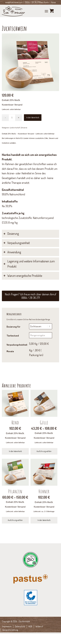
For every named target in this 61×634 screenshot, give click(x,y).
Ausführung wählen (44, 451)
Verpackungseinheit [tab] (18, 243)
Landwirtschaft (15, 127)
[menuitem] (46, 11)
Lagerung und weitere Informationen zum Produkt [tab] (31, 263)
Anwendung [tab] (14, 252)
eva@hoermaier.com (14, 2)
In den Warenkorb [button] (15, 451)
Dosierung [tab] (13, 234)
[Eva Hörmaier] (25, 11)
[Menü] (46, 11)
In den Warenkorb (32, 117)
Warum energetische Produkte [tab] (24, 276)
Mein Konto (44, 2)
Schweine (24, 127)
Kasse (53, 2)
